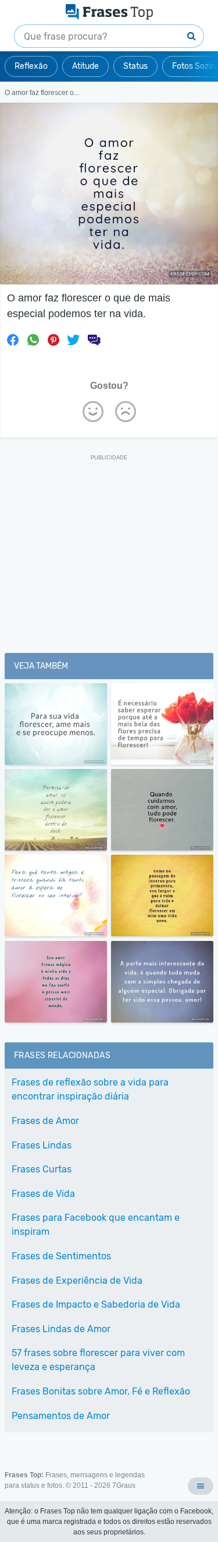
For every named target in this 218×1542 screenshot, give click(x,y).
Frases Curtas (42, 1169)
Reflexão (31, 66)
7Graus (123, 1485)
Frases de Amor (45, 1120)
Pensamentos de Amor (61, 1415)
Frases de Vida (43, 1193)
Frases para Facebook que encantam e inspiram (96, 1224)
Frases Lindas (42, 1145)
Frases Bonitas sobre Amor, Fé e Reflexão (101, 1391)
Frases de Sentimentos (61, 1256)
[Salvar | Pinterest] (53, 340)
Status (135, 66)
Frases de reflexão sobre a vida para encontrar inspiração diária (90, 1089)
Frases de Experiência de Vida (77, 1280)
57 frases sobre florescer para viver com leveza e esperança (98, 1359)
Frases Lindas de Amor (61, 1328)
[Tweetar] (73, 340)
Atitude (85, 66)
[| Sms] (93, 340)
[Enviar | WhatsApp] (33, 340)
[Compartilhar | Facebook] (13, 340)
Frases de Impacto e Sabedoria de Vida (96, 1304)
